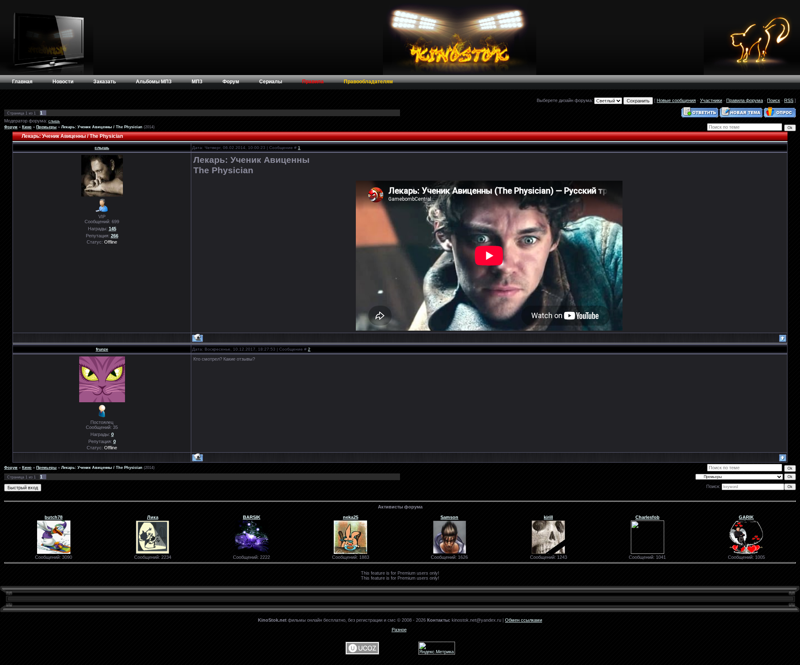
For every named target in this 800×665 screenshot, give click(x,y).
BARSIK (251, 517)
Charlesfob (647, 517)
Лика (152, 517)
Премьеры (46, 127)
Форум (11, 127)
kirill (548, 517)
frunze (102, 349)
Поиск (773, 100)
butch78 (53, 517)
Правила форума (744, 100)
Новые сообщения (676, 100)
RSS (788, 100)
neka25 (350, 517)
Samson (449, 517)
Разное (399, 629)
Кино (27, 127)
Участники (711, 100)
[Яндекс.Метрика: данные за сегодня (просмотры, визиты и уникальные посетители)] (436, 648)
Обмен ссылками (523, 620)
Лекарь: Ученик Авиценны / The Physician (101, 127)
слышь (54, 121)
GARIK (746, 517)
